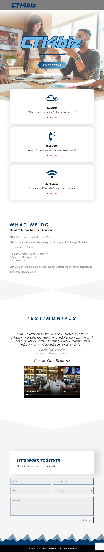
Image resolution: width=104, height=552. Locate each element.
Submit (86, 520)
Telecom (52, 146)
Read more (52, 117)
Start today (52, 65)
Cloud (52, 108)
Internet (52, 184)
